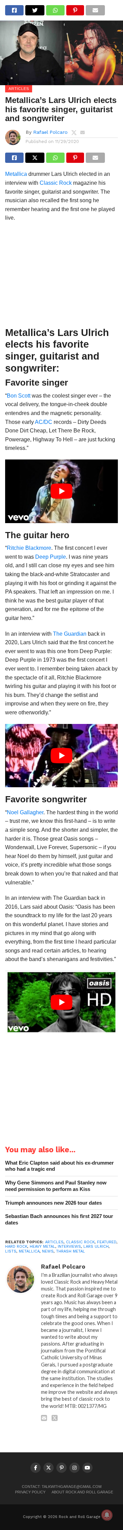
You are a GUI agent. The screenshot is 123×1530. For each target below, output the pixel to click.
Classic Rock (56, 183)
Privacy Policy (30, 1492)
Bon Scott (18, 396)
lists (10, 1251)
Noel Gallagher (25, 812)
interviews (69, 1246)
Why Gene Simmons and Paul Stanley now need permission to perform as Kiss (56, 1186)
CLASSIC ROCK (80, 1242)
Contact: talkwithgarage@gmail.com (61, 1486)
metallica (29, 1251)
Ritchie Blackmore (29, 548)
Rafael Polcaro (50, 132)
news (48, 1251)
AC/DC (43, 422)
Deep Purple (50, 557)
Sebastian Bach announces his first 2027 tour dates (59, 1219)
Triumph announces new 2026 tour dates (53, 1203)
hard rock (16, 1246)
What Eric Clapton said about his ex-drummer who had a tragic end (59, 1166)
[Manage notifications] (106, 1514)
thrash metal (70, 1251)
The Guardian (69, 634)
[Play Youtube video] (61, 491)
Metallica (16, 174)
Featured (107, 1242)
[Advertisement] (61, 276)
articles (54, 1242)
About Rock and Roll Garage (82, 1492)
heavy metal (42, 1246)
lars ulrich (96, 1246)
